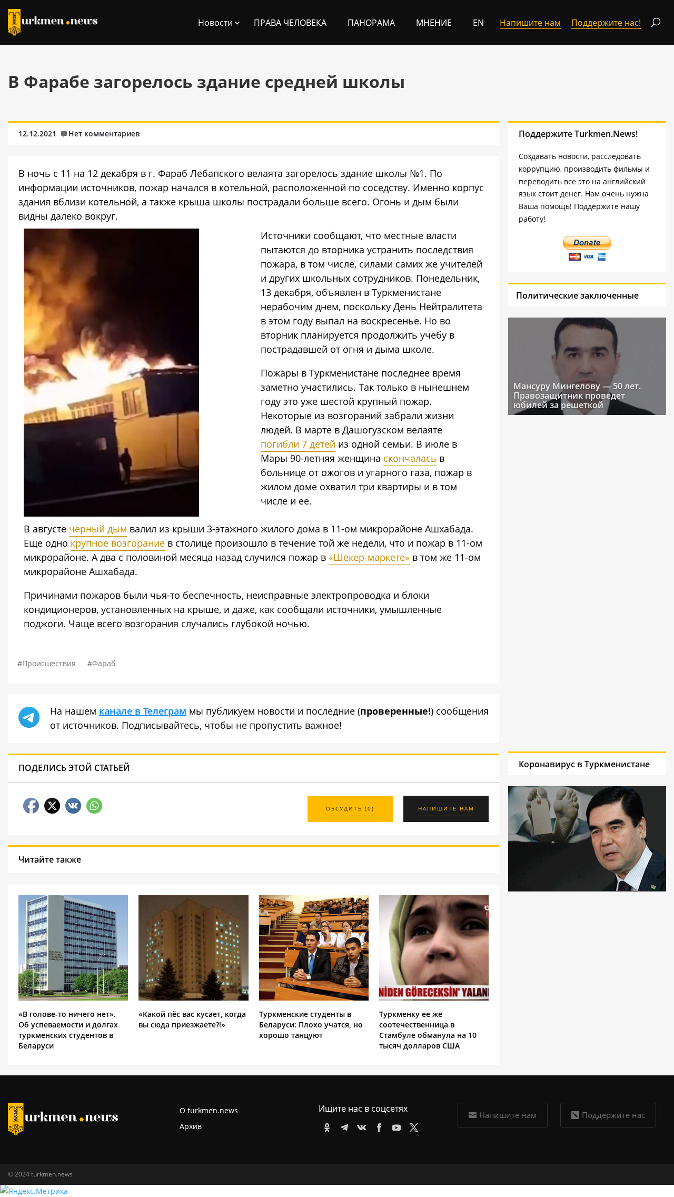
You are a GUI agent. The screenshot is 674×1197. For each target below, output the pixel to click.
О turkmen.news (209, 1110)
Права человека (290, 22)
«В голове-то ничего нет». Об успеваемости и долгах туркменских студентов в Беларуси (68, 1030)
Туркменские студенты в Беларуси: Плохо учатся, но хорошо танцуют (311, 1024)
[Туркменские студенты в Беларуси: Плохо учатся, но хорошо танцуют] (314, 998)
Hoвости (215, 22)
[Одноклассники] (325, 1125)
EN (478, 22)
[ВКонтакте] (359, 1125)
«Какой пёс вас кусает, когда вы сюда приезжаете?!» (192, 1019)
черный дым (98, 528)
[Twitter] (412, 1125)
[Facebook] (377, 1125)
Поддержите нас (613, 1115)
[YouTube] (394, 1125)
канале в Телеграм (142, 711)
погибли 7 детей (298, 444)
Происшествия (49, 663)
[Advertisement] (573, 583)
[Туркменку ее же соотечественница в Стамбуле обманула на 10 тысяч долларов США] (434, 998)
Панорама (371, 22)
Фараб (103, 663)
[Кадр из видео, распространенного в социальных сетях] (111, 513)
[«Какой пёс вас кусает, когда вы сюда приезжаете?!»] (193, 998)
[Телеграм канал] (342, 1125)
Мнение (434, 22)
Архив (191, 1126)
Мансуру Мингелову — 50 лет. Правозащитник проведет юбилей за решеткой (577, 395)
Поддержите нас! (606, 22)
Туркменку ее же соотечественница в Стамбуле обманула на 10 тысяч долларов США (428, 1030)
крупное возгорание (118, 543)
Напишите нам (508, 1115)
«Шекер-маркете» (369, 557)
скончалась (410, 458)
